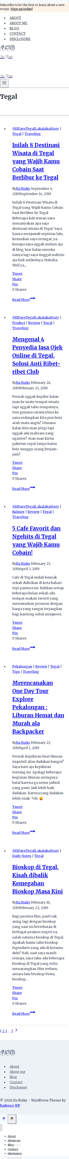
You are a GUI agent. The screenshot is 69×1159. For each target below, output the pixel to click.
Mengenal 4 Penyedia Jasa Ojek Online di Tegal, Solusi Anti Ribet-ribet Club (37, 355)
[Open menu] (4, 83)
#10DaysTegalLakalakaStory (35, 129)
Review (34, 323)
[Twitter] (7, 48)
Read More (23, 300)
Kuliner (18, 512)
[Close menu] (1, 1127)
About (15, 18)
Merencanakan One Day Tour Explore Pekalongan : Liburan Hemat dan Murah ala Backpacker (38, 707)
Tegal (16, 134)
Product (18, 323)
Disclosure (20, 39)
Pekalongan (22, 666)
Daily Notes (21, 856)
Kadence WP (10, 1105)
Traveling (33, 134)
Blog (14, 28)
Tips (16, 672)
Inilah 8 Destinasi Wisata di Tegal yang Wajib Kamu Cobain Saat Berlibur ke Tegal (36, 161)
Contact (17, 34)
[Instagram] (12, 48)
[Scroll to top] (4, 1120)
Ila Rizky (23, 189)
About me (18, 23)
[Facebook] (2, 48)
